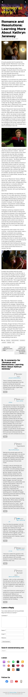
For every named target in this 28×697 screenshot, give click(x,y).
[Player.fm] (23, 666)
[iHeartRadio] (18, 666)
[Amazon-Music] (4, 666)
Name (3, 630)
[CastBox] (9, 666)
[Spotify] (14, 662)
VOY (13, 342)
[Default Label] (16, 681)
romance (4, 342)
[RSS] (23, 662)
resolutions (22, 340)
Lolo (18, 518)
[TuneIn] (18, 669)
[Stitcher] (18, 662)
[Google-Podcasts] (9, 662)
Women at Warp (11, 10)
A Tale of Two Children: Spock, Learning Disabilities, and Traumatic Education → (20, 350)
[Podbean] (9, 669)
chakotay (8, 340)
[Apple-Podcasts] (4, 662)
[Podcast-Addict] (14, 669)
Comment (4, 615)
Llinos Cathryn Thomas (6, 38)
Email (3, 634)
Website (3, 638)
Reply (5, 392)
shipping (9, 342)
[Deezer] (14, 666)
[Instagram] (11, 681)
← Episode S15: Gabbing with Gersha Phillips (7, 349)
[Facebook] (6, 681)
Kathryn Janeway (15, 340)
